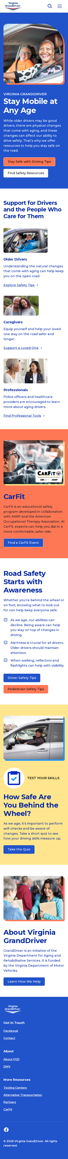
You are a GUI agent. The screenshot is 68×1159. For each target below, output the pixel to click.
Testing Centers (15, 1087)
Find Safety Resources (26, 173)
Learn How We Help (24, 981)
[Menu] (59, 6)
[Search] (50, 6)
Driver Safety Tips (22, 678)
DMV (6, 1066)
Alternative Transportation (22, 1095)
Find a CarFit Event (23, 543)
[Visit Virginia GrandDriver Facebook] (7, 1130)
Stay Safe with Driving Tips (29, 162)
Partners (9, 1102)
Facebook (10, 1031)
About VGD (11, 1059)
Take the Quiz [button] (19, 849)
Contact (9, 1038)
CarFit (7, 1109)
